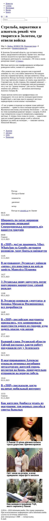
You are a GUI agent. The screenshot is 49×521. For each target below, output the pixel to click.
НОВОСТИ (18, 46)
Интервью (10, 8)
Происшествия (30, 46)
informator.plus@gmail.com (17, 519)
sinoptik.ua (24, 211)
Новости (9, 4)
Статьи (8, 6)
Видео (8, 10)
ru (1, 16)
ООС (8, 135)
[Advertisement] (24, 165)
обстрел (9, 133)
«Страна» (19, 61)
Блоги (8, 12)
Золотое (9, 131)
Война (10, 46)
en (6, 16)
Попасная (10, 137)
